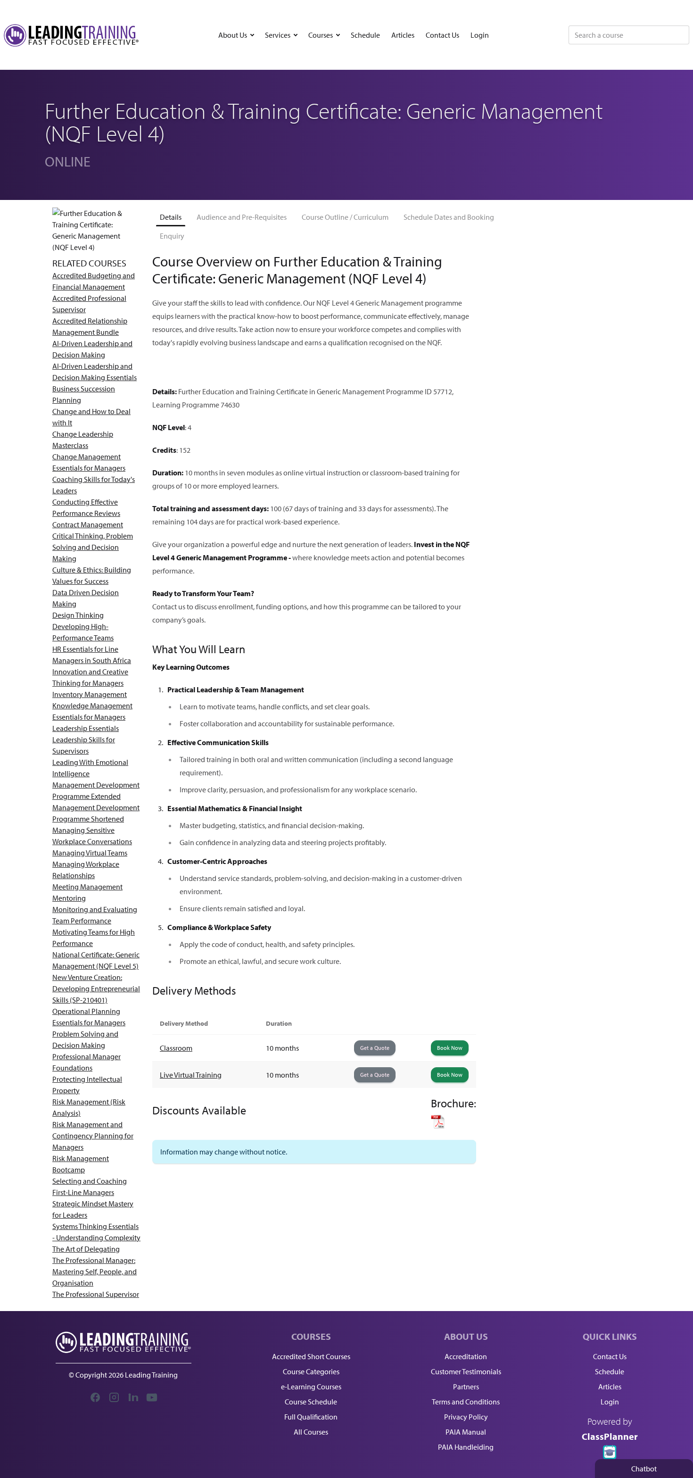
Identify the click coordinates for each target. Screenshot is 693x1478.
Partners (466, 1386)
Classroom (176, 1048)
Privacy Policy (466, 1416)
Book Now (449, 1047)
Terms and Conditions (466, 1401)
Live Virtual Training (191, 1074)
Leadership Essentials (85, 728)
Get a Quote (374, 1047)
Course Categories (311, 1371)
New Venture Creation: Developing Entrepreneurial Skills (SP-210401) (96, 988)
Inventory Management (89, 694)
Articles (402, 35)
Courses (320, 35)
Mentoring (69, 898)
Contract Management (87, 524)
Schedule (365, 35)
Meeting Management (87, 886)
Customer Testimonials (466, 1371)
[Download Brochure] (453, 1121)
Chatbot (644, 1468)
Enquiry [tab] (172, 236)
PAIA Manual (466, 1431)
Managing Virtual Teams (89, 852)
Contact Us (442, 35)
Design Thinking (78, 615)
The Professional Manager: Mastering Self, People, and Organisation (94, 1271)
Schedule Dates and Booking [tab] (449, 217)
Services (277, 35)
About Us (232, 35)
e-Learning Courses (311, 1386)
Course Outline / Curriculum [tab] (345, 217)
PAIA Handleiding (466, 1447)
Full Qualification (311, 1416)
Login (479, 35)
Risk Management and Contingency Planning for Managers (92, 1136)
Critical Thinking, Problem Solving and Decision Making (92, 547)
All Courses (311, 1431)
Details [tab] (171, 217)
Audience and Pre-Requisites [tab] (242, 217)
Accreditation (466, 1356)
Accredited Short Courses (311, 1356)
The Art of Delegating (86, 1249)
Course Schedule (311, 1401)
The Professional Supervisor (95, 1294)
